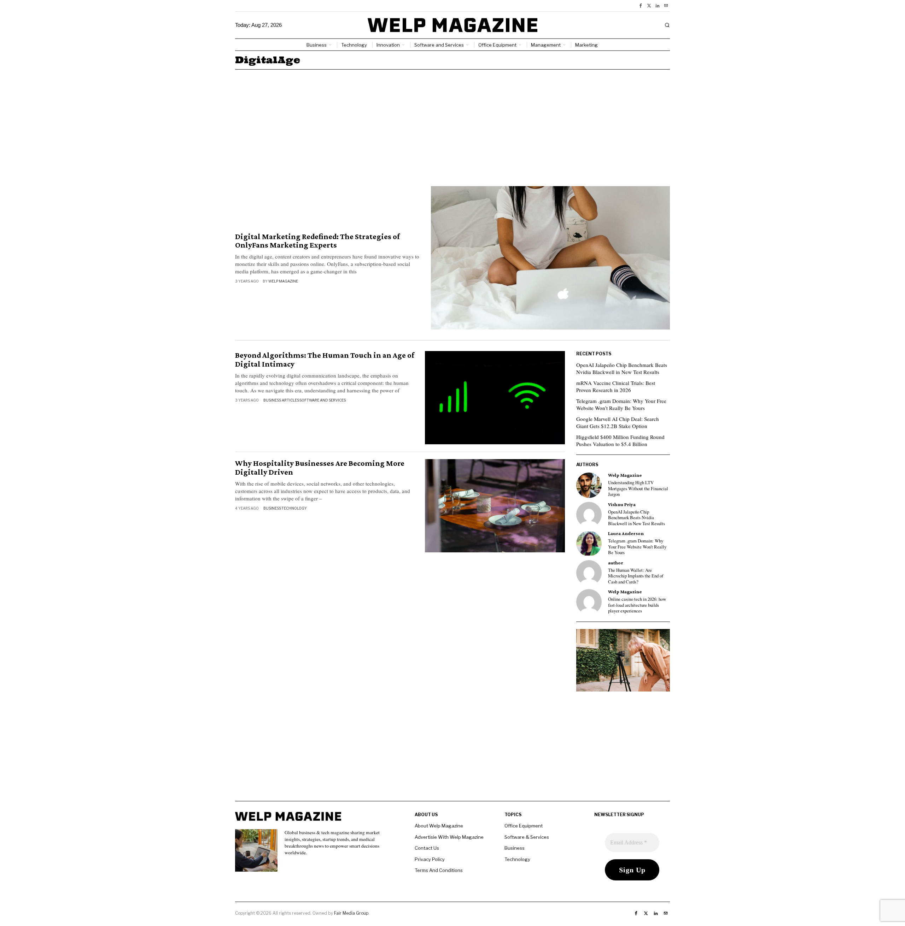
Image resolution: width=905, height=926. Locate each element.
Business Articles (281, 400)
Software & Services (526, 837)
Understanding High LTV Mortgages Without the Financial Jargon (638, 488)
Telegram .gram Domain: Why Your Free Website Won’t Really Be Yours (621, 404)
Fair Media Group (351, 913)
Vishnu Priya (622, 504)
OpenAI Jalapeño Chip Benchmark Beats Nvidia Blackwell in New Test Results (621, 368)
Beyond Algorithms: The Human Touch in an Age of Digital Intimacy (324, 359)
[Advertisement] (452, 122)
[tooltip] (640, 6)
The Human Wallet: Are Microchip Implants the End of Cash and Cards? (635, 576)
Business (272, 508)
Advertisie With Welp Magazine (449, 837)
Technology (294, 508)
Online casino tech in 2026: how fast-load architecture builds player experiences (637, 605)
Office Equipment (523, 826)
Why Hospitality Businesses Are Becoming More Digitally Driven (319, 467)
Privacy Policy (430, 859)
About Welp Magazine (439, 826)
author (615, 562)
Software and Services (322, 400)
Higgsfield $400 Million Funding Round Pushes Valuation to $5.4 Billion (620, 440)
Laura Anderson (626, 533)
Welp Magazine (283, 281)
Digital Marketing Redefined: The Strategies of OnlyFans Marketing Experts (317, 240)
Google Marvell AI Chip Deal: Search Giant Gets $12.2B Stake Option (617, 422)
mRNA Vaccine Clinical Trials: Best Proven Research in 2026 (615, 386)
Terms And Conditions (439, 870)
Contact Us (427, 848)
